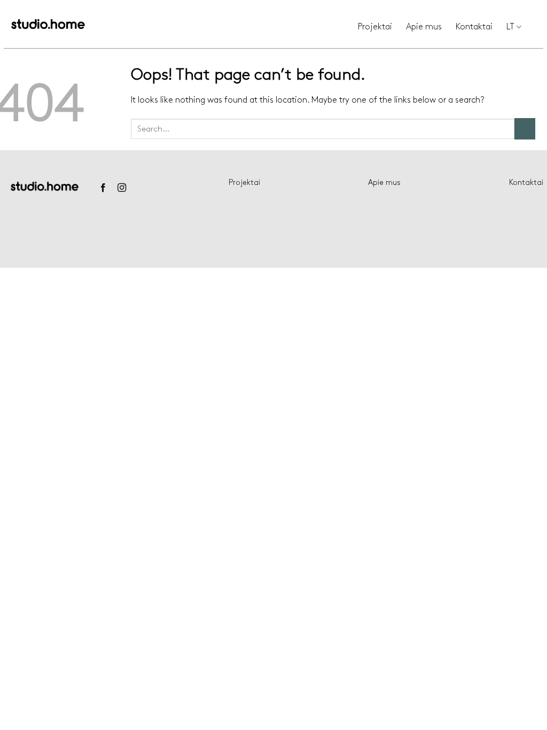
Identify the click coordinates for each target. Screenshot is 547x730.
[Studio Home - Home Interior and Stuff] (48, 24)
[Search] (539, 27)
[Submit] (524, 128)
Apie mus (424, 27)
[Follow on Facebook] (102, 188)
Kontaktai (474, 27)
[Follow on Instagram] (122, 188)
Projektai (375, 27)
